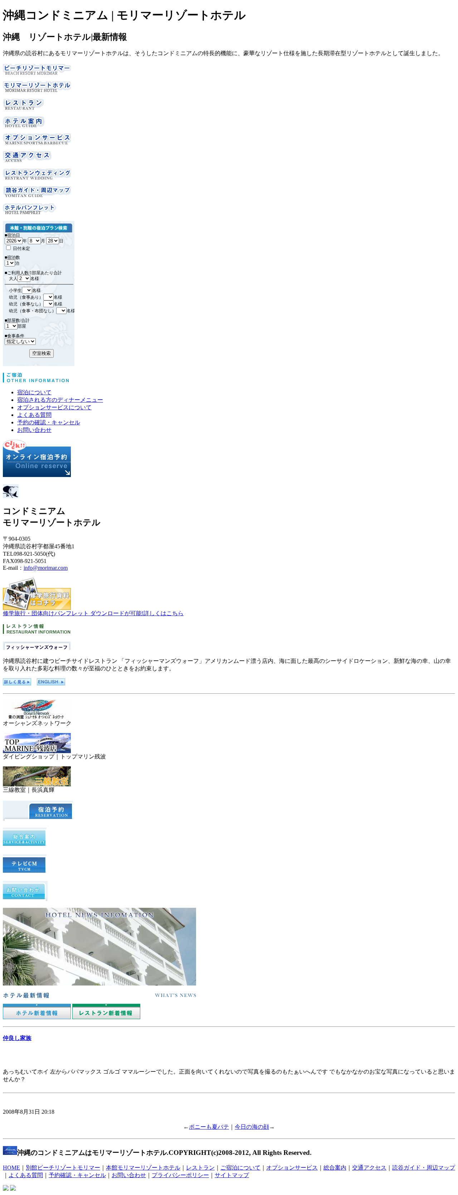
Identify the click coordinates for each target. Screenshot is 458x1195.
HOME (11, 1168)
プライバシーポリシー (180, 1175)
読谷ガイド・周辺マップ (423, 1168)
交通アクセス (369, 1168)
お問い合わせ (34, 430)
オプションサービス (292, 1168)
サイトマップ (232, 1175)
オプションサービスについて (54, 407)
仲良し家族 (17, 1038)
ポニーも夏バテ (209, 1127)
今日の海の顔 (252, 1127)
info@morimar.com (46, 568)
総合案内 (334, 1168)
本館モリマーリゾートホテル (143, 1168)
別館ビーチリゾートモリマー (63, 1168)
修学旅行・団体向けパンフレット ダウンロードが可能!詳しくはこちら (93, 613)
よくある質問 (34, 415)
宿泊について (34, 392)
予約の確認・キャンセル (48, 422)
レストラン (200, 1168)
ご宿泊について (240, 1168)
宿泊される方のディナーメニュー (60, 400)
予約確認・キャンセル (77, 1175)
